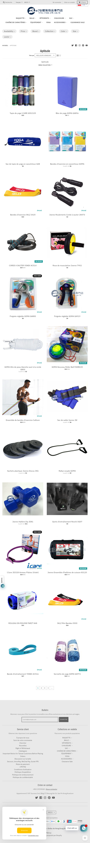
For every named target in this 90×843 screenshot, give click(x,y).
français (18, 2)
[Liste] (60, 55)
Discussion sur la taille (23, 759)
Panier (83, 2)
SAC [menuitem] (70, 18)
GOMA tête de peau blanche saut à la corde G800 (22, 368)
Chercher (22, 743)
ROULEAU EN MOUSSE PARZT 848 (22, 623)
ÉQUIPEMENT (66, 753)
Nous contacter (51, 789)
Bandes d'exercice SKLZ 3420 (23, 215)
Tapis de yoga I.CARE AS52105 (23, 113)
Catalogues (23, 751)
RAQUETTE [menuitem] (20, 18)
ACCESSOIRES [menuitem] (60, 22)
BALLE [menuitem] (32, 18)
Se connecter (57, 2)
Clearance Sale (67, 761)
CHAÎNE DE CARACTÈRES (66, 751)
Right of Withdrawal (23, 748)
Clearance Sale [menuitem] (78, 22)
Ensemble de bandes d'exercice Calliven (23, 420)
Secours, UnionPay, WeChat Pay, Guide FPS (23, 761)
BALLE (66, 740)
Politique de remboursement (22, 775)
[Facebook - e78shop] (76, 45)
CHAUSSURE (66, 746)
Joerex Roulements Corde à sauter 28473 (67, 215)
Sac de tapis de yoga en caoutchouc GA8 (23, 164)
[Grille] (58, 55)
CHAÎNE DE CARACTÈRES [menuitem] (15, 22)
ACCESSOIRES (66, 759)
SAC (66, 748)
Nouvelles (23, 746)
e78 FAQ (23, 767)
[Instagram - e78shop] (80, 45)
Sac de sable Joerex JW (67, 420)
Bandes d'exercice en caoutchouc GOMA (67, 164)
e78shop (48, 833)
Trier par (31, 55)
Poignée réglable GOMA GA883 (23, 316)
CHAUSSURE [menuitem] (59, 18)
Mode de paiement (23, 764)
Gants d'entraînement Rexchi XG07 (67, 521)
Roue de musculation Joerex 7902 (67, 265)
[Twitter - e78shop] (72, 45)
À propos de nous (22, 738)
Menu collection (44, 65)
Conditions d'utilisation (22, 769)
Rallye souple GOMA (67, 471)
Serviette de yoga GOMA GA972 (67, 674)
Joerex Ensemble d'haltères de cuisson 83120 (67, 572)
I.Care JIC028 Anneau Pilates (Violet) (23, 572)
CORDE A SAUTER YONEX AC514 (23, 265)
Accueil (5, 45)
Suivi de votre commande (22, 740)
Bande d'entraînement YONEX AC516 (23, 674)
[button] (9, 31)
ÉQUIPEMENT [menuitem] (35, 22)
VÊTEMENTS (66, 743)
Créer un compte (69, 2)
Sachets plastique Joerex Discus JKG (22, 471)
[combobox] (82, 5)
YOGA (67, 756)
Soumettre (63, 719)
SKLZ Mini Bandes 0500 (67, 623)
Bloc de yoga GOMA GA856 (67, 113)
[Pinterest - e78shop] (83, 45)
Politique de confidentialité (23, 777)
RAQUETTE (66, 738)
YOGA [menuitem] (48, 22)
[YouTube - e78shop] (87, 45)
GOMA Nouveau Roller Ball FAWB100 (67, 367)
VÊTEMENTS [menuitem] (44, 18)
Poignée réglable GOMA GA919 (67, 316)
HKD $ (26, 2)
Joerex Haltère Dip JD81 (22, 521)
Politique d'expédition (23, 772)
